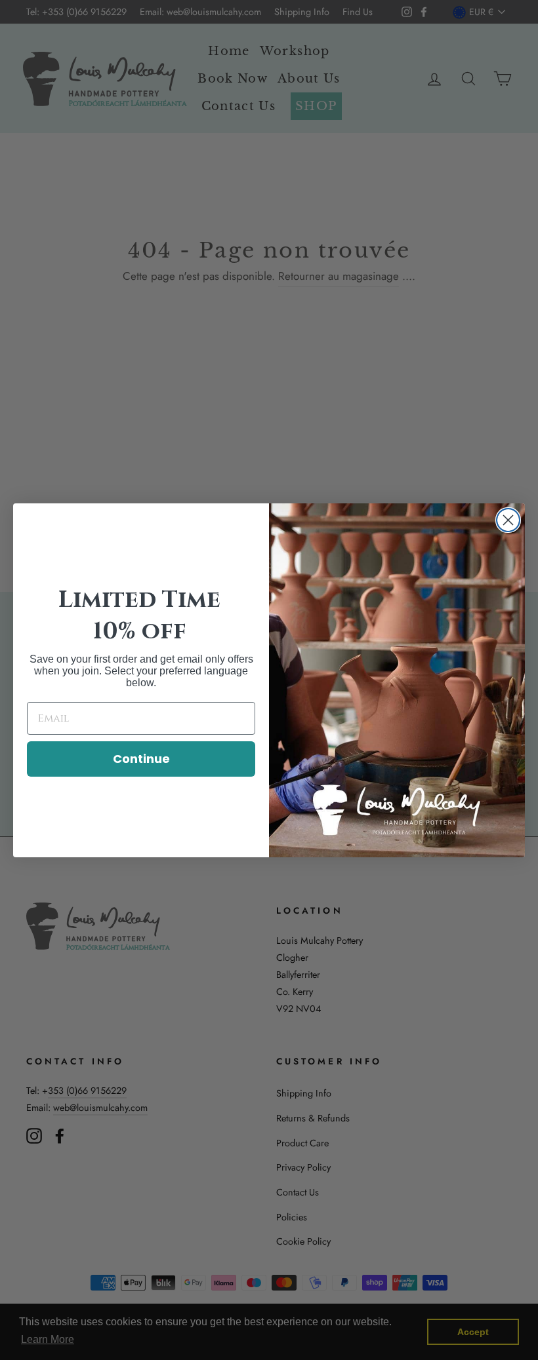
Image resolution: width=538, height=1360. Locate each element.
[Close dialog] (508, 520)
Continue (141, 758)
